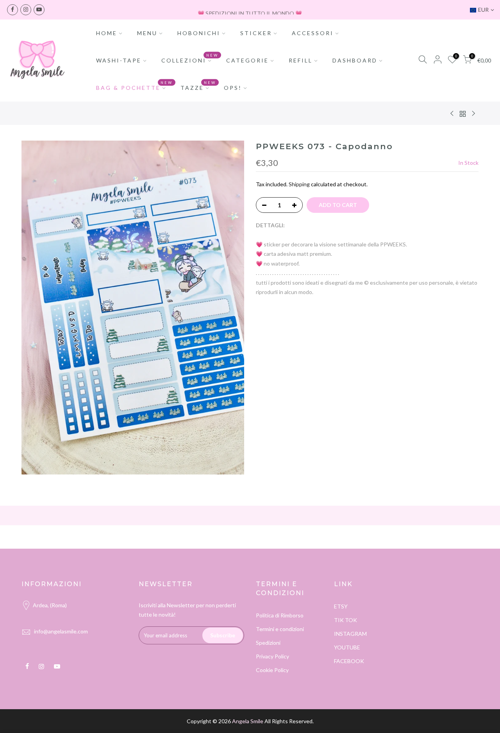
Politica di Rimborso (280, 615)
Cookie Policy (272, 670)
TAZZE (198, 85)
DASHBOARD (354, 60)
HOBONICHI (198, 33)
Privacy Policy (272, 656)
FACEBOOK (349, 661)
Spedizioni (268, 642)
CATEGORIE (247, 60)
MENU (147, 33)
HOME (106, 33)
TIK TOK (345, 620)
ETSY (341, 606)
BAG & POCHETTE (134, 85)
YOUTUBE (347, 647)
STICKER (256, 33)
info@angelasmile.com (61, 631)
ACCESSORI (313, 33)
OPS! (233, 87)
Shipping (299, 184)
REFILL (300, 60)
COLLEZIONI (190, 58)
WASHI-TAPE (118, 60)
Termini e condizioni (280, 629)
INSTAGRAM (350, 633)
